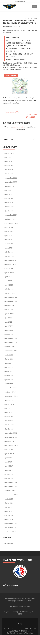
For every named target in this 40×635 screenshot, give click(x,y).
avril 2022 (9, 326)
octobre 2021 (10, 347)
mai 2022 (8, 322)
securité (29, 100)
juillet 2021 (9, 359)
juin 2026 (8, 157)
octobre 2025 (10, 186)
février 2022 (9, 334)
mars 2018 (9, 519)
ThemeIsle (29, 633)
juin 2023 (8, 277)
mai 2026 (8, 161)
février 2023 (9, 289)
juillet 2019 (9, 454)
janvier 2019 (9, 478)
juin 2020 (8, 408)
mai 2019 (8, 462)
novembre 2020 (11, 388)
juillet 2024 (9, 231)
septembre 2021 (11, 351)
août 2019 (9, 449)
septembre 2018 (11, 495)
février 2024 (9, 252)
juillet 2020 (9, 404)
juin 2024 (8, 235)
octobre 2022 (10, 305)
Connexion (9, 543)
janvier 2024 (9, 256)
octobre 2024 (10, 219)
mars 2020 (9, 421)
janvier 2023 (9, 293)
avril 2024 (9, 244)
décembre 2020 (11, 384)
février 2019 (9, 474)
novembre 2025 (11, 182)
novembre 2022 (11, 301)
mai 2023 (8, 281)
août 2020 (9, 400)
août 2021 (9, 355)
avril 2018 (9, 515)
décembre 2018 (11, 482)
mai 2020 (8, 412)
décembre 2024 (11, 215)
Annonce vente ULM (11, 112)
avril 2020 (9, 417)
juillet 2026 (9, 153)
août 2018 (9, 499)
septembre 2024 (11, 223)
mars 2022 (9, 330)
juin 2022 (8, 318)
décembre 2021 (11, 338)
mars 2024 (9, 248)
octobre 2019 (10, 441)
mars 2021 (9, 371)
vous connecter (18, 127)
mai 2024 (8, 240)
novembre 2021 (11, 342)
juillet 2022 (9, 314)
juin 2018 (8, 507)
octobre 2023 (10, 264)
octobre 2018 (10, 491)
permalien (15, 103)
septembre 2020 (11, 396)
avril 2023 (9, 285)
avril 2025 (9, 198)
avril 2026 (9, 166)
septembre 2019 (11, 445)
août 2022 (9, 310)
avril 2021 (9, 367)
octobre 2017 (10, 532)
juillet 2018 (9, 503)
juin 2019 (8, 458)
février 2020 (9, 425)
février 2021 (9, 375)
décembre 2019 (11, 433)
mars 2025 (9, 203)
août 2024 (9, 227)
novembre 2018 (11, 486)
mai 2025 (8, 194)
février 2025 (9, 207)
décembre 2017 (11, 524)
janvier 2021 (9, 379)
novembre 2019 (11, 437)
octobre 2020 (10, 392)
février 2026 (9, 174)
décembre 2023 (11, 260)
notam (24, 100)
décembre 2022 (11, 297)
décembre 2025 (11, 178)
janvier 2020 (9, 429)
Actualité (29, 98)
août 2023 (9, 268)
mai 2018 (8, 511)
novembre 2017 (11, 528)
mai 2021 (8, 363)
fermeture (17, 100)
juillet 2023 (9, 272)
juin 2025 (8, 190)
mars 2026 (9, 170)
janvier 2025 (9, 211)
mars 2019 (9, 470)
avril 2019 (9, 466)
